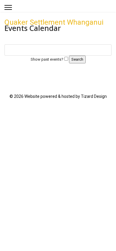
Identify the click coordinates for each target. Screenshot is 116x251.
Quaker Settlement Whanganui (54, 22)
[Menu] (8, 7)
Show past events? (47, 59)
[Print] (108, 38)
